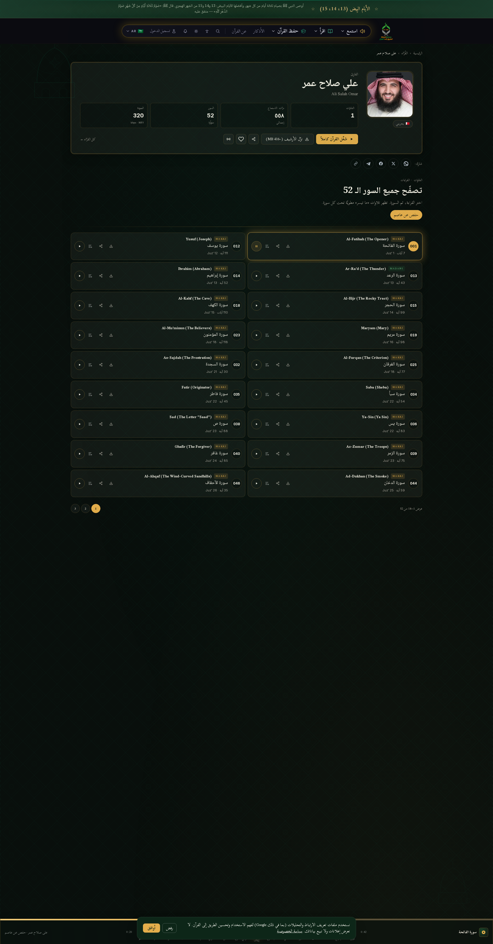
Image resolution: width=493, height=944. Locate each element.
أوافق (151, 928)
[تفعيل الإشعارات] (185, 31)
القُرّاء (405, 53)
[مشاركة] (277, 246)
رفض (169, 928)
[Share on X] (393, 163)
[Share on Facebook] (381, 163)
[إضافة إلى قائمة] (267, 246)
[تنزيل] (287, 246)
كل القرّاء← (88, 139)
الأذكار (258, 31)
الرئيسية (417, 53)
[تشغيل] (79, 246)
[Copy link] (356, 163)
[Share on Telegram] (368, 163)
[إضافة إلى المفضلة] (241, 139)
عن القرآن (239, 31)
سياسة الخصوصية (289, 931)
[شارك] (253, 139)
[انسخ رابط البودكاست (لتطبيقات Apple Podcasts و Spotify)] (228, 139)
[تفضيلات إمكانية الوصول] (207, 31)
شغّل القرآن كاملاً (334, 139)
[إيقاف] (256, 246)
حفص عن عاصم (406, 215)
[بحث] (218, 31)
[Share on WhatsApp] (406, 163)
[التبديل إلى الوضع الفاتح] (196, 31)
